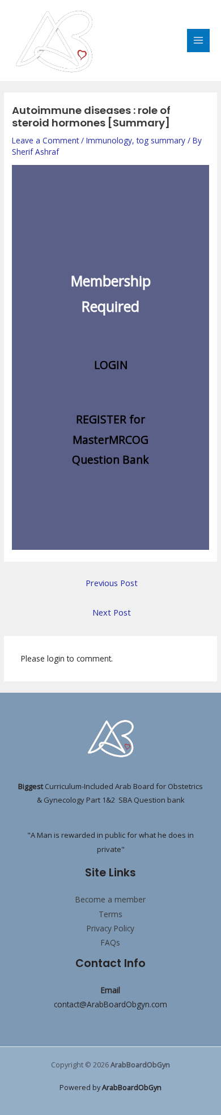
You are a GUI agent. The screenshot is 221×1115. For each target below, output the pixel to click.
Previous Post (112, 582)
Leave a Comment (45, 140)
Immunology (109, 140)
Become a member (110, 899)
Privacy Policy (110, 928)
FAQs (110, 942)
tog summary (161, 140)
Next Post (111, 612)
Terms (110, 914)
